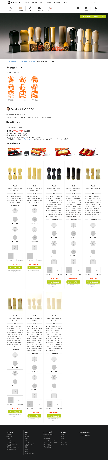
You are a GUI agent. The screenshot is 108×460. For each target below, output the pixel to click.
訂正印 (63, 440)
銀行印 (63, 436)
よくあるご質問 (10, 442)
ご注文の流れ (10, 434)
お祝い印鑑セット (47, 444)
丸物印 (26, 447)
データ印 (27, 442)
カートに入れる (15, 267)
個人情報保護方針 (11, 449)
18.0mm (16, 223)
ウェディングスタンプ (49, 440)
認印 (62, 438)
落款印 (26, 449)
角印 (26, 440)
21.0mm (12, 260)
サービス (8, 440)
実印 (62, 434)
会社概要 (8, 446)
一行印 (26, 451)
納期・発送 (9, 436)
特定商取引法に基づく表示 (13, 447)
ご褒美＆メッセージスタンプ (50, 442)
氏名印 (26, 438)
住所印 (26, 434)
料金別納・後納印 (29, 444)
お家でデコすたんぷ (48, 447)
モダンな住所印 (47, 446)
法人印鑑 (33, 61)
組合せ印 (27, 436)
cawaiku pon (46, 438)
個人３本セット (65, 444)
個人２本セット (65, 442)
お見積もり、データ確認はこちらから (94, 16)
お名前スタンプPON (48, 434)
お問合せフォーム (27, 139)
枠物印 (26, 446)
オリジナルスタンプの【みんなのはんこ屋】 (17, 61)
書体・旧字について (11, 444)
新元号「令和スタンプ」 (31, 453)
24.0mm (20, 260)
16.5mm (16, 241)
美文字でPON (46, 436)
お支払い (8, 438)
